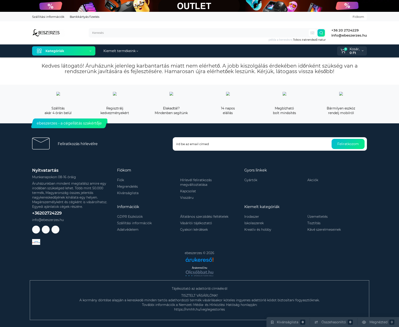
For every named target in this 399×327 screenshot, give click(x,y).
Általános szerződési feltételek (204, 217)
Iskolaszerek (254, 223)
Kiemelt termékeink (119, 51)
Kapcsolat (188, 191)
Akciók (312, 180)
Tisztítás (313, 223)
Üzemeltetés (317, 217)
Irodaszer (251, 217)
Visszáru (186, 198)
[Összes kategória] (312, 33)
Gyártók (250, 180)
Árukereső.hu (199, 267)
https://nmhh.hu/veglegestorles (199, 309)
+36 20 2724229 (344, 30)
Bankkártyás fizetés (84, 17)
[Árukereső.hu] (199, 258)
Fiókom (358, 17)
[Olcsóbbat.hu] (199, 273)
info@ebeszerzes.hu (348, 35)
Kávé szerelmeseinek (324, 229)
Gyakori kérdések (194, 229)
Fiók (120, 180)
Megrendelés (127, 186)
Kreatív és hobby (257, 229)
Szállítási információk (48, 17)
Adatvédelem (128, 229)
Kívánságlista (128, 193)
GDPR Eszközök (130, 217)
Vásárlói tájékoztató (196, 223)
